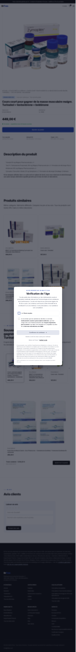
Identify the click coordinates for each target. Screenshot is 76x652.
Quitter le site (43, 340)
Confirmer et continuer (38, 332)
